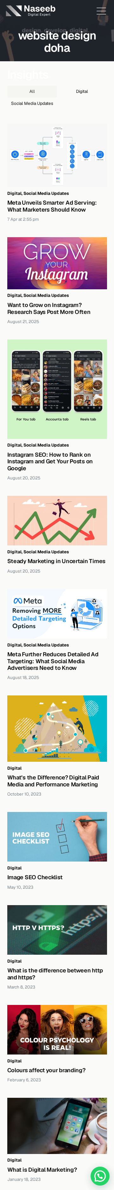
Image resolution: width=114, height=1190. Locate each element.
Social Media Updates (46, 193)
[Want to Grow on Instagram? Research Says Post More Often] (57, 263)
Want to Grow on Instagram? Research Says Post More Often (49, 308)
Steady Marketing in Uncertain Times (56, 561)
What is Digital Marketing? (42, 1169)
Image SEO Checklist (35, 877)
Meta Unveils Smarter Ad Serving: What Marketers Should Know (52, 206)
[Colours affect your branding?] (57, 1030)
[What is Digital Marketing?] (57, 1126)
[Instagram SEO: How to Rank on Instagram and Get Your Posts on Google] (57, 389)
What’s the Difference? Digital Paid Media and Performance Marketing (53, 781)
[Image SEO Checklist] (57, 837)
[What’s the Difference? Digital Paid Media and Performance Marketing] (57, 728)
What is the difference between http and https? (55, 974)
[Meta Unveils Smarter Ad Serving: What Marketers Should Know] (57, 155)
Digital (14, 193)
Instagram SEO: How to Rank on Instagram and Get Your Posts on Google (50, 461)
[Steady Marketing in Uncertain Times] (57, 521)
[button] (101, 11)
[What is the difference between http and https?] (57, 930)
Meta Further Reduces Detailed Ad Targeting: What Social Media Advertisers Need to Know (52, 661)
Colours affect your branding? (46, 1070)
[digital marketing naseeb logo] (30, 11)
